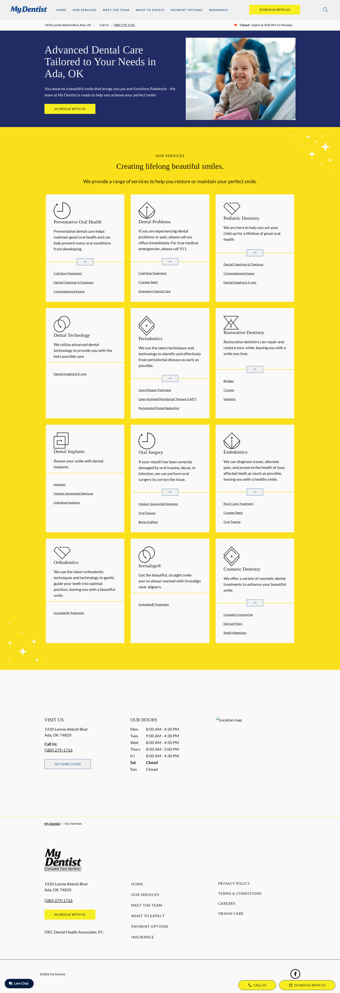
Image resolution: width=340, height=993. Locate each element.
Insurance (218, 10)
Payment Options (187, 10)
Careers (227, 903)
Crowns (229, 390)
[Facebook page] (295, 974)
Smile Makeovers (235, 632)
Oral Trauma (147, 513)
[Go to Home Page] (28, 9)
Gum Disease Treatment (155, 390)
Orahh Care (231, 913)
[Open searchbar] (325, 9)
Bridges (229, 381)
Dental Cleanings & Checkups (74, 282)
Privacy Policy (234, 883)
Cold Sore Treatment (68, 273)
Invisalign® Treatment (69, 613)
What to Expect (150, 10)
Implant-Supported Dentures (73, 493)
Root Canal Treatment (238, 503)
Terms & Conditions (240, 893)
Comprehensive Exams (69, 291)
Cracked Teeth (148, 282)
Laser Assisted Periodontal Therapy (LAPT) (168, 399)
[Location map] (256, 759)
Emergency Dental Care (154, 291)
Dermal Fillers (233, 623)
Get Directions (68, 764)
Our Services (85, 10)
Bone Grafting (148, 522)
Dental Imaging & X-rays (240, 282)
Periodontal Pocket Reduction (159, 408)
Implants (230, 399)
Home (61, 10)
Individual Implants (67, 502)
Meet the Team (116, 10)
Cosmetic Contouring (238, 614)
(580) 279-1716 (124, 25)
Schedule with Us (274, 9)
